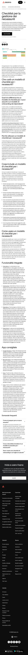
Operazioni (4, 549)
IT (2, 552)
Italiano (15, 636)
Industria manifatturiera (7, 571)
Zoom (4, 384)
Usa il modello (7, 33)
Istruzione (4, 568)
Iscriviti (14, 478)
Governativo (4, 565)
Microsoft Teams (7, 359)
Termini (12, 646)
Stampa (3, 608)
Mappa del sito (18, 573)
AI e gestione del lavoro (7, 521)
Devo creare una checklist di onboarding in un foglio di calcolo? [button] (13, 451)
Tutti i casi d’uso (18, 533)
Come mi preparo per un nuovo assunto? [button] (12, 421)
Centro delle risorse (19, 557)
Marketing (4, 546)
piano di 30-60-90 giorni (17, 132)
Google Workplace (7, 350)
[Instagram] (14, 642)
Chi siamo (4, 591)
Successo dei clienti (19, 565)
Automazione (6, 286)
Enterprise (4, 516)
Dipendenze (6, 307)
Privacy (3, 618)
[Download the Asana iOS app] (9, 651)
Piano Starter (5, 510)
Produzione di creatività (20, 503)
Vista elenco (6, 266)
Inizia (20, 2)
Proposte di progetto (19, 528)
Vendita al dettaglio (6, 563)
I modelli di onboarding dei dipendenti (10, 123)
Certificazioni (18, 552)
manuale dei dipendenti (7, 129)
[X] (9, 642)
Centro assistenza (19, 544)
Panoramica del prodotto (7, 498)
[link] (4, 7)
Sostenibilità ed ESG (6, 625)
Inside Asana (5, 602)
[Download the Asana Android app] (19, 651)
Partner (16, 571)
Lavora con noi (5, 600)
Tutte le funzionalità (6, 500)
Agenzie (4, 578)
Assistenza (17, 546)
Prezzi (3, 508)
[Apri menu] (24, 2)
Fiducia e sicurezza (6, 615)
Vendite (3, 557)
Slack (4, 373)
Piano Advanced (5, 513)
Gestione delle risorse (6, 527)
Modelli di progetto (19, 563)
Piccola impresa (5, 544)
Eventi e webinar (18, 560)
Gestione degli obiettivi (20, 506)
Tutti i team (4, 581)
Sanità (3, 560)
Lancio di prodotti (18, 518)
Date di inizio (6, 328)
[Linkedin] (11, 642)
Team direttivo (5, 594)
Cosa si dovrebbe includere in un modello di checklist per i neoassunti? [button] (13, 445)
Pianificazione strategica (20, 525)
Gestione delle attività (19, 530)
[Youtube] (19, 642)
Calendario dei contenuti (20, 500)
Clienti (3, 597)
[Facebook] (16, 642)
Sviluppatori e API (18, 568)
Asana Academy (18, 549)
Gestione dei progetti (6, 524)
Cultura (3, 605)
